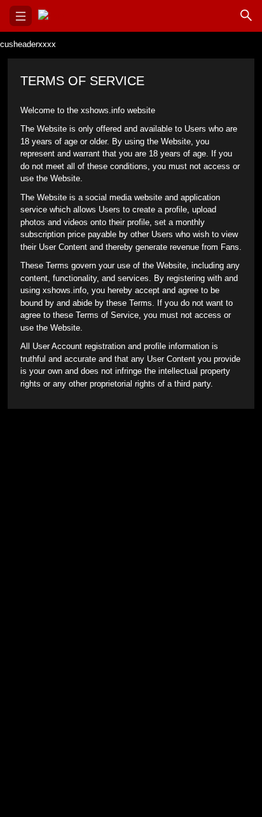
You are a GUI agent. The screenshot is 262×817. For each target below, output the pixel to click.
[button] (21, 16)
